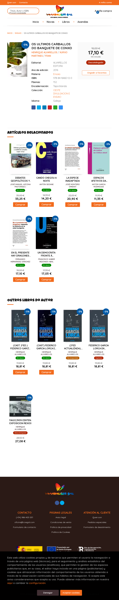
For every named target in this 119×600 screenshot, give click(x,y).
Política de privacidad (60, 527)
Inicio (9, 33)
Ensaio (18, 33)
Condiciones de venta (60, 522)
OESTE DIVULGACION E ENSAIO (61, 93)
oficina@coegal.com (25, 522)
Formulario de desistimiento (97, 527)
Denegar (48, 592)
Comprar (20, 204)
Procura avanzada (17, 13)
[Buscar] (35, 11)
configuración (37, 582)
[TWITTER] (62, 503)
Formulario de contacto (24, 527)
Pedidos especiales (97, 522)
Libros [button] (66, 21)
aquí (9, 582)
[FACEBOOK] (57, 503)
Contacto (23, 2)
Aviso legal (61, 517)
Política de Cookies (61, 532)
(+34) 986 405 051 (24, 517)
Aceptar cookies (71, 592)
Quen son (11, 2)
